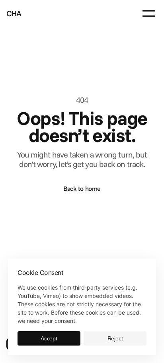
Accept (49, 338)
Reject (115, 338)
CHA (13, 13)
